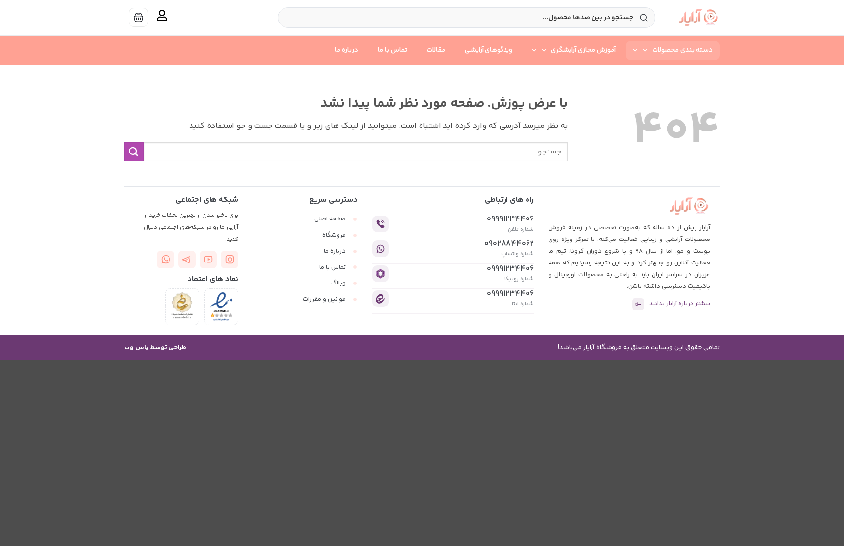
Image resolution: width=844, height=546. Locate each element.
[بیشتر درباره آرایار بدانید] (638, 304)
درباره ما (346, 50)
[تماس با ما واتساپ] (165, 259)
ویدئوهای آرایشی (488, 50)
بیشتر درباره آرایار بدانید (679, 303)
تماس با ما (392, 50)
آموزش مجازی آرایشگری (583, 50)
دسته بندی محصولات (683, 50)
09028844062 (509, 244)
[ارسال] (134, 151)
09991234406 (510, 219)
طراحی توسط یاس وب (155, 347)
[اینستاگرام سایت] (229, 259)
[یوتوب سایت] (208, 259)
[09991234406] (380, 224)
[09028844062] (380, 248)
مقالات (436, 50)
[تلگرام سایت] (187, 259)
